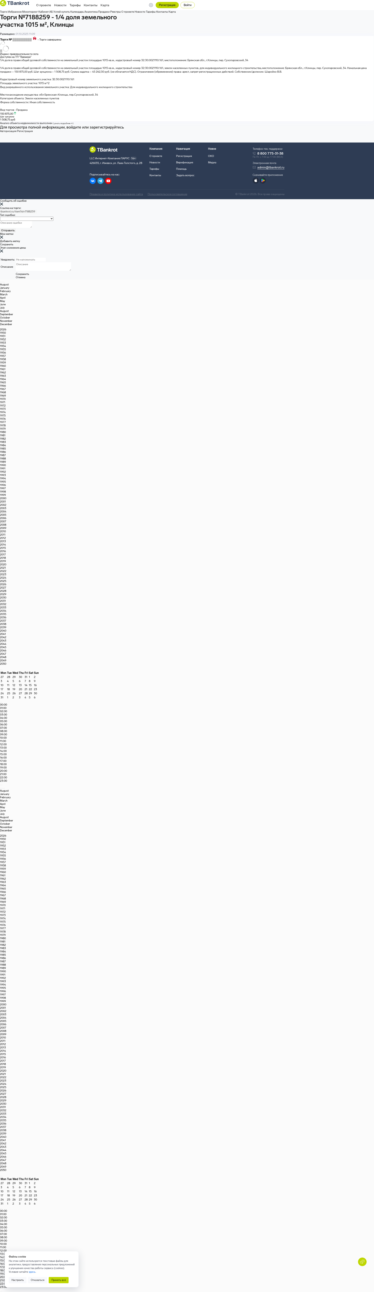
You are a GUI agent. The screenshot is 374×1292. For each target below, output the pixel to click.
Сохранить (6, 244)
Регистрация (167, 5)
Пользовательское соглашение (167, 194)
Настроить (17, 1280)
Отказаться (37, 1280)
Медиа (212, 162)
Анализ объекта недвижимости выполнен (36, 123)
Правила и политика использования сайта (116, 194)
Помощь (181, 169)
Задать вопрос (185, 175)
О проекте (43, 5)
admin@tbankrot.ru (270, 167)
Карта (105, 5)
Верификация (184, 162)
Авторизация (8, 131)
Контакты (90, 5)
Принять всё (58, 1280)
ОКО (211, 156)
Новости (60, 5)
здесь (32, 1271)
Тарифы (75, 5)
